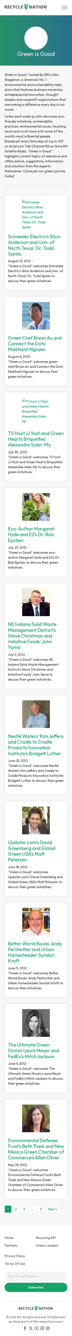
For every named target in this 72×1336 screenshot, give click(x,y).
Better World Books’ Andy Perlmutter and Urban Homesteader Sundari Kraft (35, 952)
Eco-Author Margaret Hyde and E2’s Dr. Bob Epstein (31, 534)
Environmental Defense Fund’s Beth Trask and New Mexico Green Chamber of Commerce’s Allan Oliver (36, 1149)
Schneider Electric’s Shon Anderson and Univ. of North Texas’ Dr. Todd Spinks (34, 245)
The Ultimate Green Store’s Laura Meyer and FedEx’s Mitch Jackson (33, 1050)
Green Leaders (47, 1245)
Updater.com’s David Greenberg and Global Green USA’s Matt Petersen (31, 851)
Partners (11, 1245)
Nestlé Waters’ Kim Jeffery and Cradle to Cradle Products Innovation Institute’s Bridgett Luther (36, 745)
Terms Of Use (15, 1264)
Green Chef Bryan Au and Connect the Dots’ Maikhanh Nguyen (34, 343)
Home (9, 1238)
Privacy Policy (15, 1256)
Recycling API (46, 1238)
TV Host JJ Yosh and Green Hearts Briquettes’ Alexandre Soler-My (36, 439)
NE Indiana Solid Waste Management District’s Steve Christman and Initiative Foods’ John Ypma (32, 635)
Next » (52, 1209)
